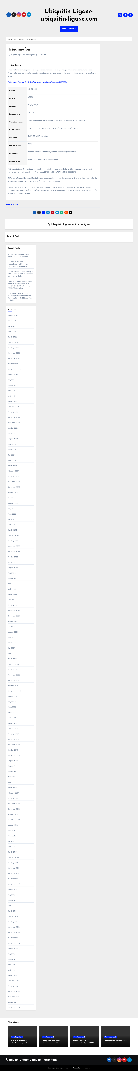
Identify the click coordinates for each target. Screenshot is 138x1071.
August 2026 (13, 315)
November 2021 (14, 616)
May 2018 (11, 841)
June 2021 (12, 643)
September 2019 (14, 755)
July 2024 (12, 444)
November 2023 (14, 487)
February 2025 (13, 407)
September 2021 (14, 627)
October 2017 (13, 879)
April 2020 (12, 718)
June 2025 (12, 385)
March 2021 (12, 659)
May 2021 (11, 648)
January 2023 (13, 541)
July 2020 (12, 702)
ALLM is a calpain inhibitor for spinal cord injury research (21, 1043)
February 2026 (13, 342)
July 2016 (11, 954)
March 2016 (12, 975)
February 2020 (13, 729)
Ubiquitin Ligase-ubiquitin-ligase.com (31, 1059)
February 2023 (13, 535)
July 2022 (12, 573)
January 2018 (13, 863)
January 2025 (13, 412)
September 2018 (14, 820)
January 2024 (13, 476)
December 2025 (14, 353)
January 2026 (13, 348)
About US (73, 28)
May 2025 (11, 391)
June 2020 (12, 707)
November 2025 (14, 358)
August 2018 (13, 825)
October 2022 (13, 557)
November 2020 (14, 680)
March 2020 (12, 723)
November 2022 (14, 552)
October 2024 (13, 428)
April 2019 (11, 782)
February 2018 (13, 857)
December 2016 (14, 927)
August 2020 (13, 696)
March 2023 (12, 530)
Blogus (75, 1068)
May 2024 (11, 455)
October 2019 (13, 750)
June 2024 (12, 450)
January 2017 (13, 922)
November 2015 (14, 997)
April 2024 (12, 460)
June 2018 (12, 836)
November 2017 (14, 873)
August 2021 (13, 632)
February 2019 (13, 793)
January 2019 (13, 798)
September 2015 (14, 1008)
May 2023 (11, 519)
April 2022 (12, 589)
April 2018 (11, 847)
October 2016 (13, 938)
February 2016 (13, 981)
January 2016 (13, 986)
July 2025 (11, 380)
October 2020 (13, 686)
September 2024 (14, 433)
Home (64, 28)
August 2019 (13, 761)
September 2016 (14, 943)
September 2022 (14, 562)
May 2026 (11, 326)
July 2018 (11, 830)
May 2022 (11, 584)
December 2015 (14, 991)
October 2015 (13, 1002)
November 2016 (14, 932)
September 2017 (14, 884)
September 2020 (14, 691)
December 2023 (14, 482)
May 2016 (11, 965)
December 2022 (14, 546)
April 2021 (11, 653)
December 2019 (14, 739)
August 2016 (13, 949)
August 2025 (13, 374)
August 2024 (13, 439)
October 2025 (13, 364)
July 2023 (11, 509)
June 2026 (12, 321)
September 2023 (14, 498)
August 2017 (12, 890)
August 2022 (13, 568)
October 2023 (13, 492)
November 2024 (14, 423)
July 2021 (11, 637)
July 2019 (11, 766)
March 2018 (12, 852)
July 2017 (11, 895)
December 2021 (14, 611)
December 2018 (14, 804)
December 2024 (14, 417)
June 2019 (12, 771)
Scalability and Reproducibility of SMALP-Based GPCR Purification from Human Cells (20, 274)
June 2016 (12, 959)
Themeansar (85, 1068)
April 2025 (12, 396)
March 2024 (12, 466)
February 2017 (13, 916)
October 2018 (13, 814)
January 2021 (13, 670)
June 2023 (12, 514)
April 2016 (11, 970)
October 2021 (13, 621)
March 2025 (12, 401)
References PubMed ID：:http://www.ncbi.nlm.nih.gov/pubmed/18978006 (37, 82)
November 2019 (14, 745)
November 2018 (14, 809)
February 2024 (13, 471)
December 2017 (14, 868)
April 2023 (12, 525)
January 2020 (13, 734)
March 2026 (12, 337)
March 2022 (12, 594)
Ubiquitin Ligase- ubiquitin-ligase (23, 55)
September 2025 (14, 369)
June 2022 (12, 578)
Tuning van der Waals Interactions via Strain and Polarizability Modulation (18, 264)
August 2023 (13, 503)
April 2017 (11, 906)
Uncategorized (17, 1037)
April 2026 (12, 332)
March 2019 (12, 788)
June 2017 (12, 900)
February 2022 (13, 600)
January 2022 (13, 605)
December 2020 (14, 675)
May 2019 (11, 777)
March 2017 (12, 911)
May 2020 (11, 712)
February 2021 (13, 664)
